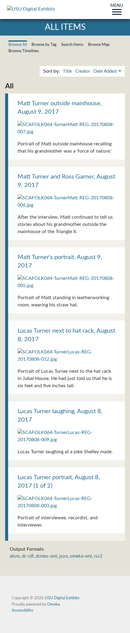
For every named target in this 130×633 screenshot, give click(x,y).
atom (15, 556)
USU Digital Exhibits (62, 598)
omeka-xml (81, 556)
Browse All (17, 44)
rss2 (98, 556)
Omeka (53, 604)
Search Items (72, 44)
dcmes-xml (46, 556)
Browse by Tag (44, 44)
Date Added (105, 71)
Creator (82, 71)
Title (67, 71)
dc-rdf (28, 556)
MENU (116, 6)
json (63, 556)
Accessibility (22, 610)
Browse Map (98, 44)
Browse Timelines (23, 51)
